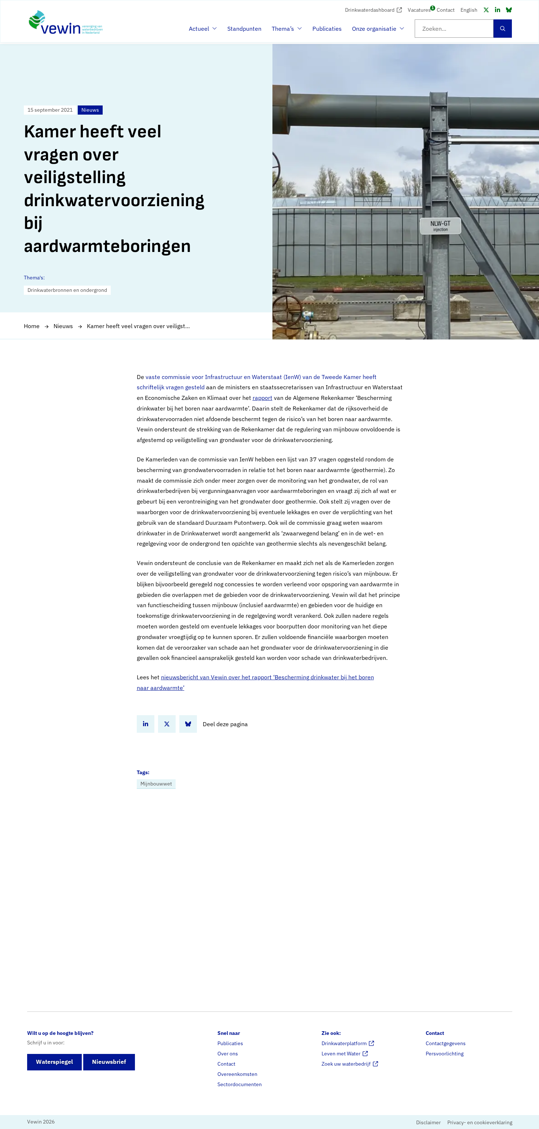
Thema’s (285, 31)
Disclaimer (428, 1122)
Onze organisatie (374, 31)
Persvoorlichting (444, 1053)
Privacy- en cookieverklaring (479, 1122)
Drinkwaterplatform (344, 1043)
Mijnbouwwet (156, 783)
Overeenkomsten (237, 1074)
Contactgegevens (446, 1043)
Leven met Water (341, 1053)
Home (32, 326)
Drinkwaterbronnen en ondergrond (67, 290)
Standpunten (244, 28)
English (469, 10)
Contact (446, 10)
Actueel (202, 31)
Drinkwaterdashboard (370, 10)
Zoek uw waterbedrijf (346, 1064)
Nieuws (63, 326)
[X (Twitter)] (486, 9)
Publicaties (327, 28)
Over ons (227, 1053)
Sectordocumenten (239, 1084)
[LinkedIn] (497, 9)
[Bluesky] (509, 9)
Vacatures (419, 9)
